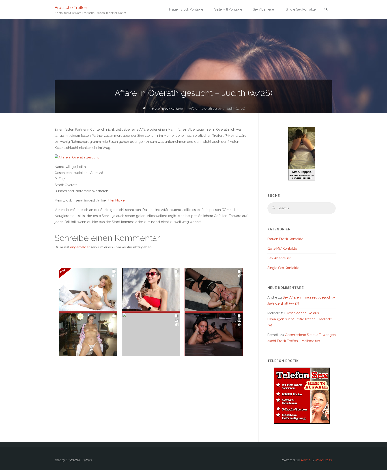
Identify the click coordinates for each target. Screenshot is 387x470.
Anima (305, 460)
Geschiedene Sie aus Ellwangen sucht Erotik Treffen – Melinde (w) (299, 319)
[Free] (88, 289)
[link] (325, 9)
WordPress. (323, 460)
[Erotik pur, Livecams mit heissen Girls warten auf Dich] (302, 395)
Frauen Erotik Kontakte (167, 108)
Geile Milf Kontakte (282, 249)
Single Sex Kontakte (283, 268)
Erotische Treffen (71, 7)
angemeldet (80, 247)
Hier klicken (117, 200)
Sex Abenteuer (279, 258)
